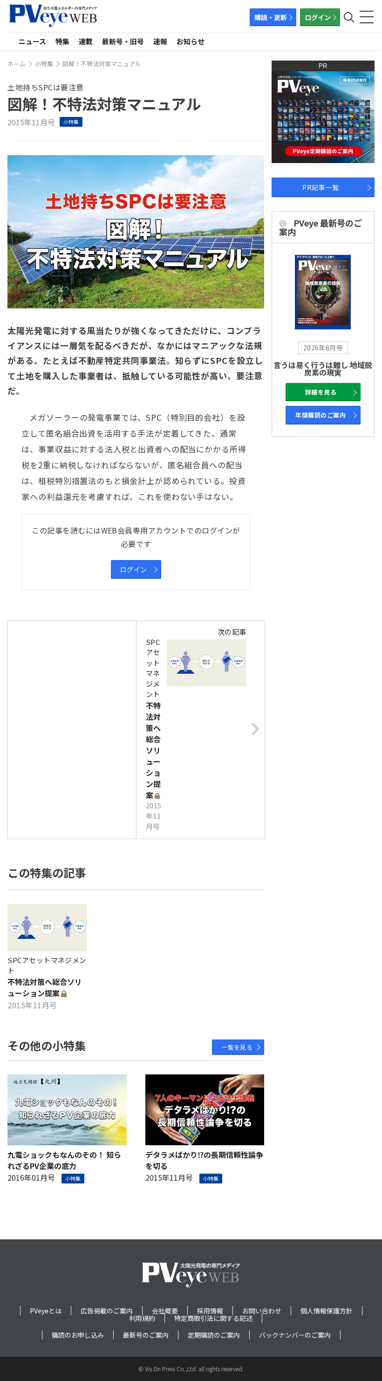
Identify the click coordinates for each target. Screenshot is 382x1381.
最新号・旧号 (123, 41)
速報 (160, 41)
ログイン (318, 17)
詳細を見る (320, 392)
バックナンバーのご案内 (295, 1335)
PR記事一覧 (320, 187)
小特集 (71, 121)
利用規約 (142, 1318)
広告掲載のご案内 (107, 1310)
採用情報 (210, 1310)
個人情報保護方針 (326, 1310)
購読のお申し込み (78, 1335)
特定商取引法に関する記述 (213, 1318)
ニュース (32, 41)
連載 (86, 41)
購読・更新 (270, 17)
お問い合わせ (261, 1310)
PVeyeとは (45, 1310)
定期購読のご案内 (214, 1335)
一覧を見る (236, 1047)
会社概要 (165, 1310)
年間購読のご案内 (320, 414)
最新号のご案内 (146, 1335)
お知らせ (191, 41)
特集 (62, 41)
